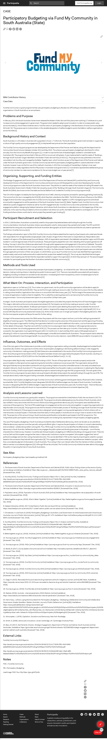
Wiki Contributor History (14, 97)
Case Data (7, 101)
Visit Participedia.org (84, 3)
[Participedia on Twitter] (94, 715)
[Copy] (4, 30)
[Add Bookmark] (7, 29)
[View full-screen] (101, 36)
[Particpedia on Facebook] (90, 715)
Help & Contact (40, 719)
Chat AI (98, 732)
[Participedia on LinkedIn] (98, 715)
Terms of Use (39, 722)
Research (6, 719)
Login (99, 3)
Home (5, 714)
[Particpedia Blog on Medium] (81, 715)
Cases (22, 714)
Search (5, 717)
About (37, 714)
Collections (23, 722)
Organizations (24, 719)
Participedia (13, 3)
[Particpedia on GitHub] (86, 715)
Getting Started (8, 724)
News (36, 717)
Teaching (6, 722)
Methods (22, 717)
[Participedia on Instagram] (102, 715)
